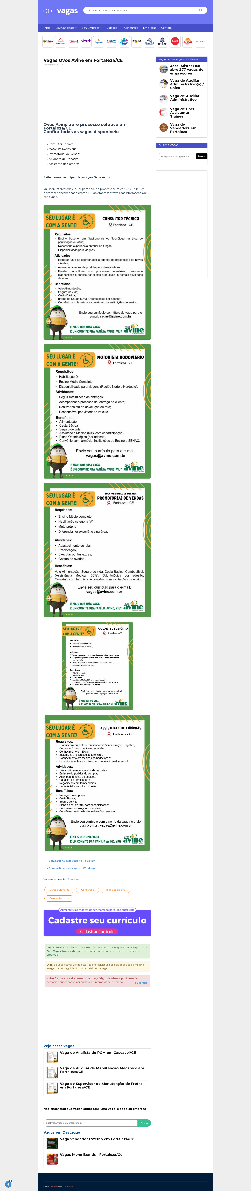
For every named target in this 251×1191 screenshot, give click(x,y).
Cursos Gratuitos (59, 889)
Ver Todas (97, 1133)
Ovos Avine (73, 879)
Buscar (144, 1123)
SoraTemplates (53, 1186)
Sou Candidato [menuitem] (65, 27)
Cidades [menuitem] (112, 27)
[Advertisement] (97, 95)
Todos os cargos (115, 889)
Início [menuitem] (47, 27)
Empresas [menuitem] (149, 27)
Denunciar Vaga (59, 898)
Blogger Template (69, 1186)
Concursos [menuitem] (131, 27)
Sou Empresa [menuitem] (90, 27)
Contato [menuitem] (166, 27)
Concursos (87, 889)
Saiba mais (141, 983)
